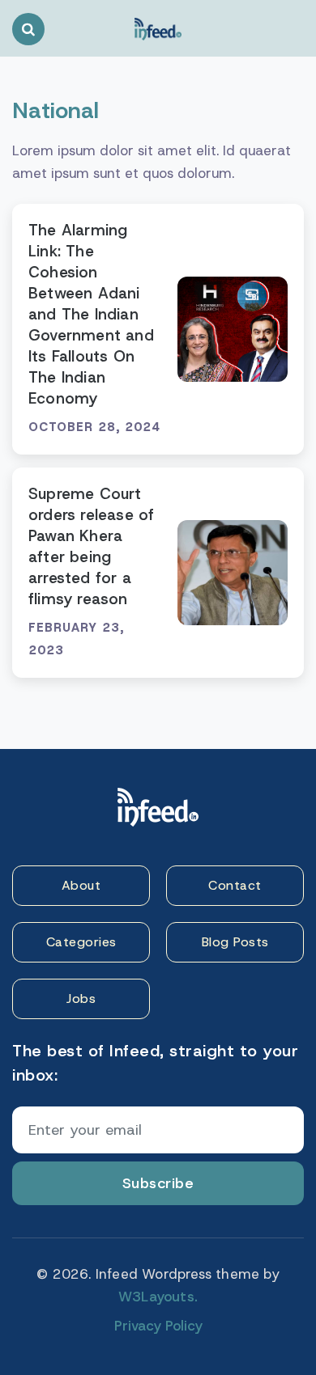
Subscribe (158, 1183)
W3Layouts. (158, 1296)
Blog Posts (235, 941)
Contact (235, 885)
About (81, 885)
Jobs (81, 998)
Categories (81, 941)
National (55, 110)
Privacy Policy (158, 1326)
